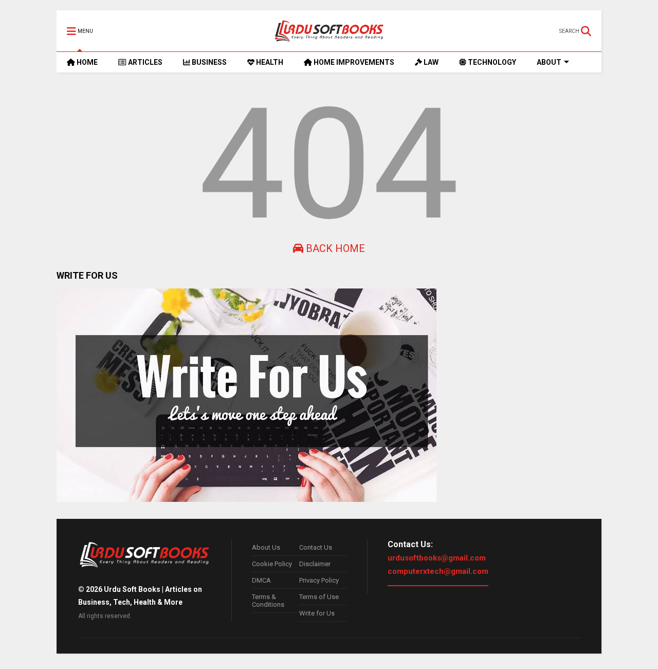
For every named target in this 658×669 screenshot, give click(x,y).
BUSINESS (208, 62)
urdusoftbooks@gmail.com (437, 558)
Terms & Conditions (268, 600)
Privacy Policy (319, 580)
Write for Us (317, 613)
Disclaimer (315, 564)
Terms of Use (319, 597)
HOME (86, 62)
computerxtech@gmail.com (438, 571)
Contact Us (315, 547)
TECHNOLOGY (491, 62)
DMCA (261, 580)
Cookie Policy (272, 564)
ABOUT (549, 62)
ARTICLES (144, 62)
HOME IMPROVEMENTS (353, 62)
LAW (430, 62)
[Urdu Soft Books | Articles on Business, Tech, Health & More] (329, 31)
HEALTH (268, 62)
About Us (266, 547)
